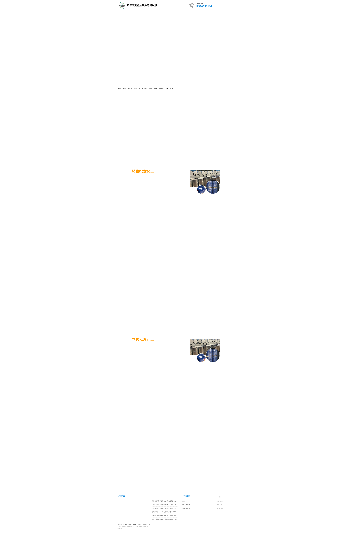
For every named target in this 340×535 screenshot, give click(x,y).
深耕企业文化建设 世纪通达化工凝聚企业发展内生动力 (165, 519)
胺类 (91, 66)
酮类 (189, 88)
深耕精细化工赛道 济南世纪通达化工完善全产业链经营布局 (165, 501)
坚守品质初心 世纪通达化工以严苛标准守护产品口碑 (165, 512)
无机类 (139, 66)
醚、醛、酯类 (122, 66)
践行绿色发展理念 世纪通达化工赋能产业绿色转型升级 (165, 515)
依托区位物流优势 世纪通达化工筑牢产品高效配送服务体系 (165, 504)
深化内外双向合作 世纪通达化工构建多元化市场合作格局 (165, 508)
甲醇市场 (184, 501)
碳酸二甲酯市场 (186, 504)
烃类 (129, 66)
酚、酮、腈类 (112, 66)
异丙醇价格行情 (186, 508)
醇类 (101, 66)
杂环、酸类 (150, 66)
